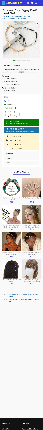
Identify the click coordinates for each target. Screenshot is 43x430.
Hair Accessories (8, 19)
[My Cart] (32, 3)
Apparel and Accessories (21, 16)
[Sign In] (39, 3)
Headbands (22, 19)
